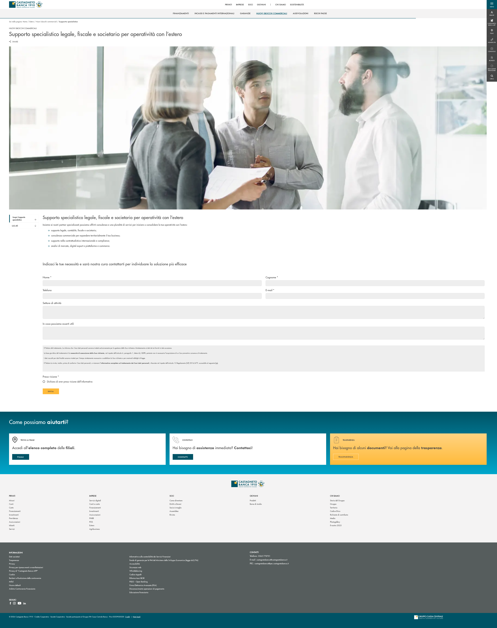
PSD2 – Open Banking (148, 581)
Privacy (12, 563)
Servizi (12, 529)
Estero (31, 21)
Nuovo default (15, 585)
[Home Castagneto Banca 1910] (25, 4)
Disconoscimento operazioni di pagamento (146, 588)
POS (91, 521)
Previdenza (13, 518)
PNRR (91, 518)
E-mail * (270, 290)
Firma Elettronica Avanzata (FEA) (142, 585)
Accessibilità (134, 563)
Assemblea (174, 511)
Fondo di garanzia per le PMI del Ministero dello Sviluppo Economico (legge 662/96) (173, 560)
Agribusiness (94, 529)
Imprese (92, 495)
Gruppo (333, 504)
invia (53, 392)
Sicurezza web (135, 567)
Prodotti (253, 500)
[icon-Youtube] (19, 603)
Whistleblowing (135, 570)
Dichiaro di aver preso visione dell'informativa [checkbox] (69, 381)
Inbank (11, 525)
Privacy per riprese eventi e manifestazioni (26, 567)
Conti (11, 504)
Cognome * (272, 277)
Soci (172, 495)
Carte (11, 507)
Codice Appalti (135, 574)
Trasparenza (14, 560)
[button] (492, 4)
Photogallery (335, 521)
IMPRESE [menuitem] (240, 4)
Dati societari (14, 556)
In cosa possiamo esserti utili (58, 323)
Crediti (127, 616)
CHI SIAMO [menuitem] (280, 4)
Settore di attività (52, 303)
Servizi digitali (95, 500)
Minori (11, 500)
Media (332, 518)
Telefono (47, 290)
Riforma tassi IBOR (146, 578)
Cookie (12, 574)
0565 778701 (264, 556)
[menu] (264, 4)
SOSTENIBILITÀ (297, 4)
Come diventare (176, 500)
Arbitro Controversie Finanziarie (32, 588)
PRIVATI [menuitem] (228, 4)
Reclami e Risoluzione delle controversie (25, 578)
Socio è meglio (175, 507)
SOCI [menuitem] (250, 4)
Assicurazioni (14, 521)
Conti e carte (94, 504)
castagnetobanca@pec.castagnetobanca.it (272, 563)
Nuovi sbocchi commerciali (46, 21)
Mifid (11, 581)
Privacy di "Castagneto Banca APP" (23, 570)
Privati (12, 495)
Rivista (172, 514)
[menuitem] (180, 13)
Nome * (47, 277)
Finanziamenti (15, 511)
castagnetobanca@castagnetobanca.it (272, 559)
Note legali (136, 616)
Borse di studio (256, 504)
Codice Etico (335, 511)
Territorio (333, 507)
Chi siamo (335, 495)
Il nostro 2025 (336, 525)
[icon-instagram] (14, 603)
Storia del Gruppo (337, 500)
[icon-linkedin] (24, 603)
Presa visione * (51, 376)
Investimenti (14, 514)
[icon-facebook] (10, 603)
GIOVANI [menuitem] (261, 4)
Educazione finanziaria (138, 592)
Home (25, 21)
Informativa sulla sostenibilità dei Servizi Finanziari (150, 556)
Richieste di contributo (339, 514)
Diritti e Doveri (175, 504)
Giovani (254, 495)
